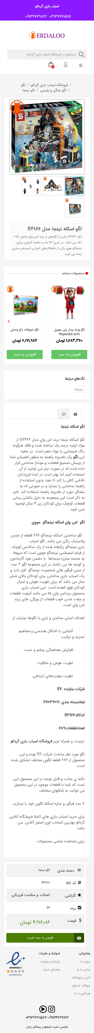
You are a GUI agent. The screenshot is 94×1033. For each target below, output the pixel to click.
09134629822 (35, 17)
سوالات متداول (81, 985)
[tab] (75, 414)
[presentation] (9, 321)
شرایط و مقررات (50, 961)
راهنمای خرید (51, 969)
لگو (23, 85)
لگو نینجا (28, 90)
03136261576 (59, 17)
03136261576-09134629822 (47, 1018)
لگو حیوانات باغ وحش (25, 329)
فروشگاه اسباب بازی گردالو (49, 85)
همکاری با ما (82, 993)
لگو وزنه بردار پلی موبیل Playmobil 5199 (69, 332)
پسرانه (79, 389)
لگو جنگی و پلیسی (53, 90)
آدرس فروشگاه (81, 977)
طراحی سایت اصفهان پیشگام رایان (47, 1027)
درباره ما (85, 961)
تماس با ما (83, 969)
